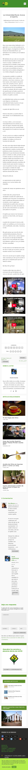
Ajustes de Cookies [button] (6, 766)
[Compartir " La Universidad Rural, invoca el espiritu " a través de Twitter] (8, 347)
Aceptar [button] (14, 766)
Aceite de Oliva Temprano (14, 691)
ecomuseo (10, 47)
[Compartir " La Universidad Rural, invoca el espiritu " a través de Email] (22, 347)
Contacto (4, 745)
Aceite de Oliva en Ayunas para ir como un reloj (13, 464)
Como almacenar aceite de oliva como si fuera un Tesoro (13, 487)
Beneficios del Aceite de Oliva (15, 696)
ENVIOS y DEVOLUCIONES (8, 750)
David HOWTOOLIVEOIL (15, 558)
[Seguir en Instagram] (11, 739)
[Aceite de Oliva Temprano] (6, 692)
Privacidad (4, 747)
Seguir (6, 736)
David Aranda (14, 20)
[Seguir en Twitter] (11, 736)
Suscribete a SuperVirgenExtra (12, 669)
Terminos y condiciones (8, 748)
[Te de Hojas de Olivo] (14, 408)
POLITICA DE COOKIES (7, 751)
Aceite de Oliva (11, 686)
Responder (15, 551)
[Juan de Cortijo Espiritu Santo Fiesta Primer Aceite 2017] (14, 431)
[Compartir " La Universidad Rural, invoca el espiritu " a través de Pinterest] (14, 347)
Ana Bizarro (11, 503)
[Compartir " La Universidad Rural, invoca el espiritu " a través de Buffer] (19, 347)
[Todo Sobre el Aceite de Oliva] (6, 686)
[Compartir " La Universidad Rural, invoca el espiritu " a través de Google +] (11, 347)
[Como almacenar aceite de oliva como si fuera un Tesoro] (14, 477)
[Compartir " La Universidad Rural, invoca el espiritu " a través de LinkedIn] (16, 347)
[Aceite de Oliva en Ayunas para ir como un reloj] (14, 455)
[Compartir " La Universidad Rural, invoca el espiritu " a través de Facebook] (5, 347)
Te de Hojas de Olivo (10, 418)
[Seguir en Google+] (2, 739)
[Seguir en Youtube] (20, 739)
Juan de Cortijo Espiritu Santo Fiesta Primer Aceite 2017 (13, 442)
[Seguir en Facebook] (2, 736)
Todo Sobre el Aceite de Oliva (15, 685)
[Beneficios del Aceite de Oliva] (6, 697)
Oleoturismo (11, 22)
